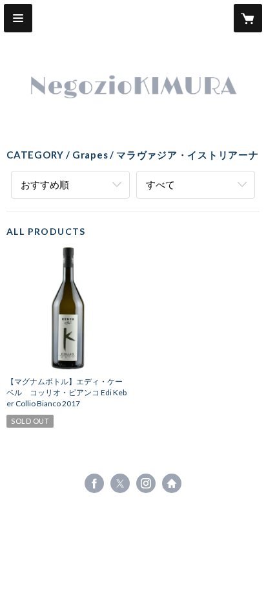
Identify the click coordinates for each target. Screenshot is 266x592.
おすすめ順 (45, 184)
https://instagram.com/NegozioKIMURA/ (146, 483)
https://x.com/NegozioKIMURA (120, 483)
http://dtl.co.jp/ (171, 483)
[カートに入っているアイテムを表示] (248, 18)
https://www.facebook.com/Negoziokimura (94, 483)
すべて (160, 184)
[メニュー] (18, 18)
